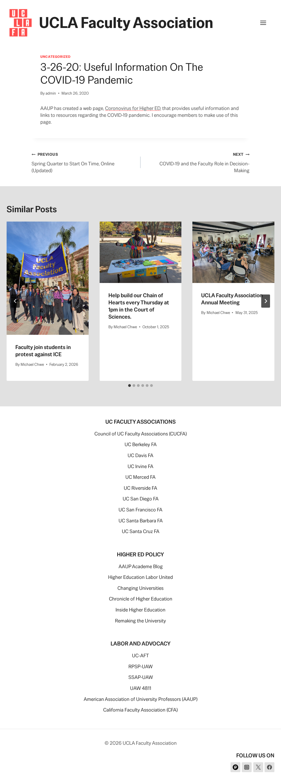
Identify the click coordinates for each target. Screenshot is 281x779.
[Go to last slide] (15, 301)
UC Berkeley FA (141, 444)
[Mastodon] (235, 767)
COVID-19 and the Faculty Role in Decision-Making (204, 162)
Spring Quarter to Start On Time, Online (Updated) (73, 162)
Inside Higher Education (140, 610)
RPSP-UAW (140, 666)
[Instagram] (247, 767)
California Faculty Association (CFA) (140, 710)
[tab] (129, 385)
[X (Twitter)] (258, 767)
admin (51, 93)
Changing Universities (140, 588)
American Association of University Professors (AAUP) (141, 699)
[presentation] (48, 278)
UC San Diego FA (141, 498)
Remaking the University (140, 620)
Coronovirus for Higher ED (132, 108)
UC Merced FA (140, 477)
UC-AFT (140, 655)
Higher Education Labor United (140, 577)
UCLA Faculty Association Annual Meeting (232, 299)
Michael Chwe (32, 364)
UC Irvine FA (140, 466)
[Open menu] (265, 23)
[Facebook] (269, 767)
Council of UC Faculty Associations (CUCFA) (140, 433)
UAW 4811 (140, 688)
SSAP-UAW (140, 677)
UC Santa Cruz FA (140, 531)
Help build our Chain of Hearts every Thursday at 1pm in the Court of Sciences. (138, 306)
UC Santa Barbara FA (141, 520)
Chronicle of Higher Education (140, 599)
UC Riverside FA (140, 488)
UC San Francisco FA (140, 509)
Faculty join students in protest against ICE (43, 351)
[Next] (265, 301)
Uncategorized (55, 56)
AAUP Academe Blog (141, 566)
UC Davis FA (140, 455)
